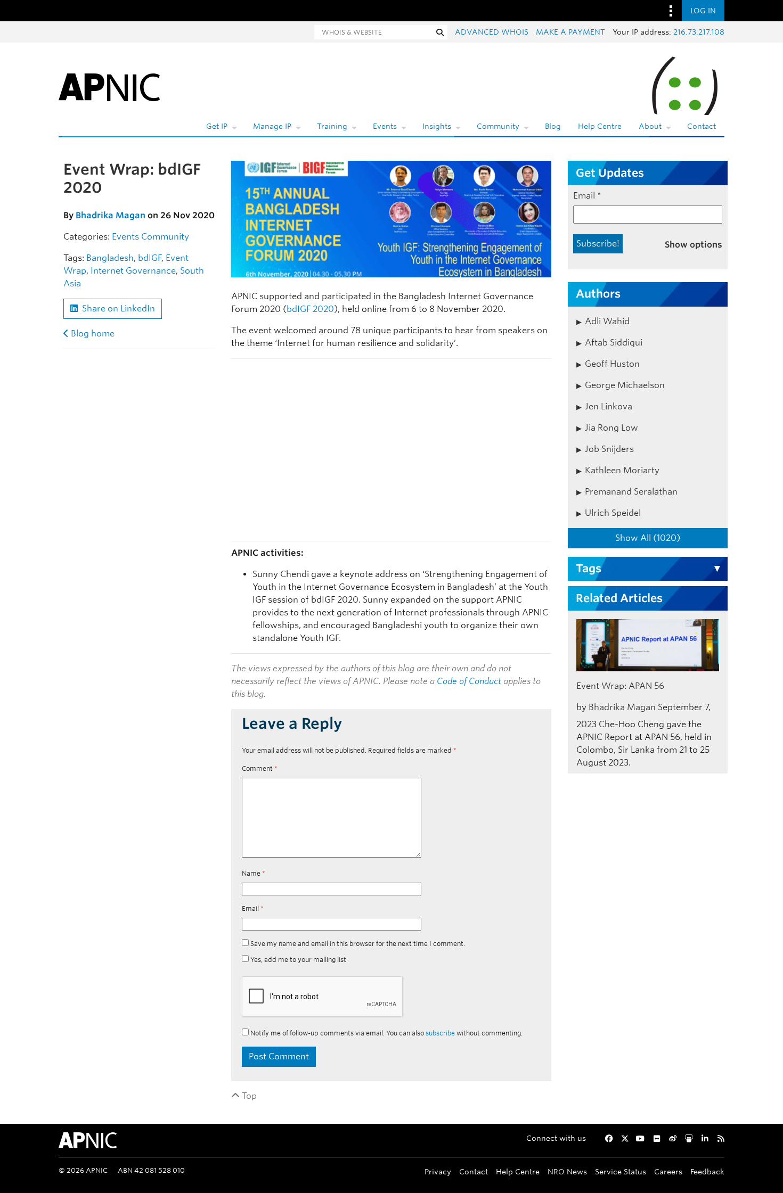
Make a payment (570, 32)
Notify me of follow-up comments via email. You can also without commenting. (386, 1033)
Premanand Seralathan (631, 492)
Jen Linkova (608, 406)
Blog (553, 126)
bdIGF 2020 (310, 309)
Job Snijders (609, 449)
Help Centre (600, 126)
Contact (701, 126)
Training (332, 126)
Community (498, 126)
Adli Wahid (607, 321)
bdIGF (149, 258)
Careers (668, 1171)
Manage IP (272, 126)
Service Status (620, 1171)
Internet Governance (133, 271)
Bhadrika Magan (110, 215)
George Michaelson (625, 385)
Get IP (216, 126)
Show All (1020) (647, 538)
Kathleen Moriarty (622, 470)
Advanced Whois (491, 32)
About (650, 126)
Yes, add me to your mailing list (297, 960)
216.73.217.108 (698, 32)
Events (385, 126)
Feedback (707, 1171)
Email (253, 908)
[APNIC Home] (109, 85)
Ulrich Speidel (613, 513)
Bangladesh (110, 258)
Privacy (438, 1171)
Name (253, 873)
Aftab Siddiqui (613, 343)
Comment (260, 768)
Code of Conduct (469, 681)
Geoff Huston (612, 364)
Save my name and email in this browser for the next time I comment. (357, 944)
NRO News (567, 1171)
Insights (436, 126)
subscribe (440, 1033)
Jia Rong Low (611, 428)
